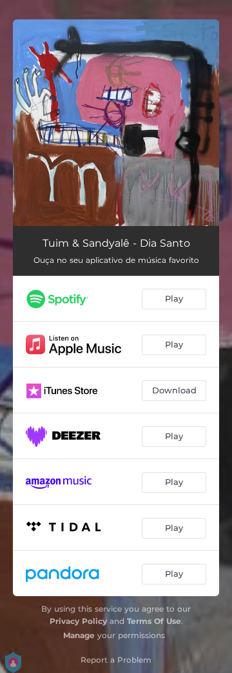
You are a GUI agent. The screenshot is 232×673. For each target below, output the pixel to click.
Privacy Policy (78, 621)
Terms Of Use (154, 621)
